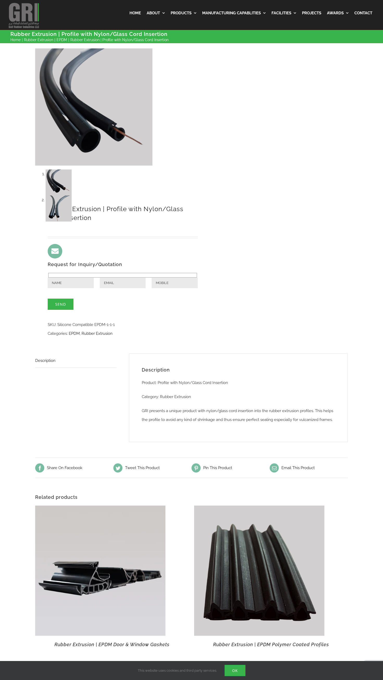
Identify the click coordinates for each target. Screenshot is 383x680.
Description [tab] (45, 360)
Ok (235, 670)
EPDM (74, 333)
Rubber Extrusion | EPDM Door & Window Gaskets (112, 644)
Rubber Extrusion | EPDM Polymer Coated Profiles (271, 644)
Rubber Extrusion (97, 333)
